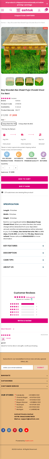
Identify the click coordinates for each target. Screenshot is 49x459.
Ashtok (17, 101)
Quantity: (4, 164)
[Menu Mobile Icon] (2, 10)
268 (6, 192)
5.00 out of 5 (30, 297)
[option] (24, 50)
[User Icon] (39, 10)
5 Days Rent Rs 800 (26, 124)
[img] (5, 335)
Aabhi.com (29, 441)
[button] (6, 98)
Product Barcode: (7, 110)
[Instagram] (9, 430)
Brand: (3, 101)
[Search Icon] (11, 10)
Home (3, 23)
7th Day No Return (8, 129)
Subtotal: (4, 172)
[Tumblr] (21, 430)
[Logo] (24, 10)
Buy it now (24, 186)
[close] (47, 4)
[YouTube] (26, 430)
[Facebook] (3, 430)
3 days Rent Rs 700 (9, 124)
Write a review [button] (24, 320)
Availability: (5, 107)
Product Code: (6, 104)
